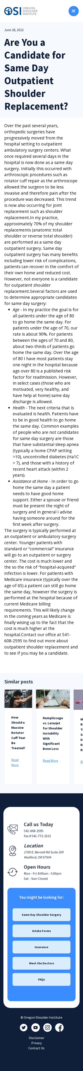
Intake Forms (41, 931)
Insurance (41, 947)
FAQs (41, 979)
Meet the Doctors (41, 963)
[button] (74, 11)
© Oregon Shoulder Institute (41, 1017)
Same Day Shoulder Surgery (41, 915)
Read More (50, 760)
